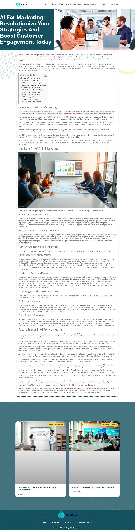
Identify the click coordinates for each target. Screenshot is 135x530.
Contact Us (114, 4)
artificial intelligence (56, 57)
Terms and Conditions (85, 523)
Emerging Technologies (73, 4)
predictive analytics (74, 279)
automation (25, 239)
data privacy (93, 388)
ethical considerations (78, 388)
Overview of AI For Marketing (30, 78)
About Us (104, 4)
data (110, 55)
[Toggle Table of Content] (44, 75)
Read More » (22, 494)
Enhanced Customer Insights (33, 83)
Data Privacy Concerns (31, 99)
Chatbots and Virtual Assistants (34, 90)
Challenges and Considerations (30, 94)
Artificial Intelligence (90, 4)
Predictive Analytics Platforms (33, 92)
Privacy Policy (69, 523)
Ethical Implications (30, 97)
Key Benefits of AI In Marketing (31, 80)
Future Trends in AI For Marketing (31, 101)
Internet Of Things (57, 4)
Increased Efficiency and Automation (35, 85)
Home (45, 4)
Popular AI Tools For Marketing (30, 87)
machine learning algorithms (76, 114)
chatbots (80, 64)
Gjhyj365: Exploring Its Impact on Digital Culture (93, 487)
